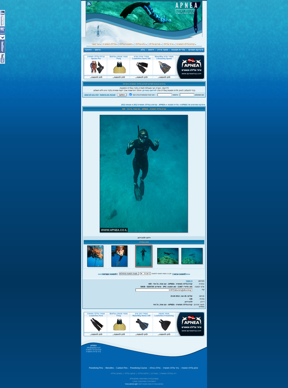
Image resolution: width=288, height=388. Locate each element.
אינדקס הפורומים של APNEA (193, 105)
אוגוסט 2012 (126, 105)
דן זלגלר (189, 281)
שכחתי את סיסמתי (107, 95)
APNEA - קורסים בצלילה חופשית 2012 (149, 105)
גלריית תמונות (178, 49)
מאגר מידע (162, 49)
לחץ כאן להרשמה (91, 95)
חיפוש (151, 49)
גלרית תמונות (173, 105)
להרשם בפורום (149, 90)
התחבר (88, 49)
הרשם (98, 49)
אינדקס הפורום (195, 49)
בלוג (143, 49)
